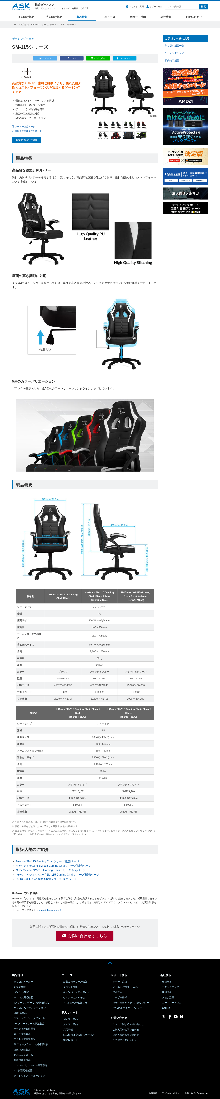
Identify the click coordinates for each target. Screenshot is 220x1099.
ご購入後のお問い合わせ (126, 1034)
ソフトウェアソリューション (29, 1075)
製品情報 (81, 16)
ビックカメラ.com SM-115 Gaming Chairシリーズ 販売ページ (53, 865)
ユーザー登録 (120, 997)
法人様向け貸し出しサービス (79, 1034)
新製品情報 (20, 987)
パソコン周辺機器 (23, 997)
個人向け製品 (26, 16)
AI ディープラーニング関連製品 (31, 1044)
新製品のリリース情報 (75, 981)
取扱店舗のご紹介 (26, 140)
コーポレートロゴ (171, 1002)
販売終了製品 (172, 60)
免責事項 (153, 1093)
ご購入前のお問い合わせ (126, 1029)
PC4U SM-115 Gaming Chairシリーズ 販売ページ (45, 878)
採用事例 (68, 1029)
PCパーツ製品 (21, 992)
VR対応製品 (20, 1013)
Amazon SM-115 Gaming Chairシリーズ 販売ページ (47, 861)
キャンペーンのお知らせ (76, 992)
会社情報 (165, 16)
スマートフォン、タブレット (29, 1018)
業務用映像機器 (22, 1060)
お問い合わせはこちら (87, 936)
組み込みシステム (23, 1054)
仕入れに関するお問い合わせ (128, 1024)
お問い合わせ (194, 16)
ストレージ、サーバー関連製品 (30, 1065)
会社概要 (167, 981)
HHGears (35, 24)
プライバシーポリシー (171, 1093)
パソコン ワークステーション (30, 1007)
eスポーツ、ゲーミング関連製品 (31, 1002)
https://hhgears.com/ (49, 910)
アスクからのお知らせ (75, 1002)
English (166, 1007)
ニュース (109, 16)
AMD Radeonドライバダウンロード (132, 1002)
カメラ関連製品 (22, 1033)
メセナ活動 (168, 997)
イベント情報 (70, 987)
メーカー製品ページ (25, 126)
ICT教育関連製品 (23, 1070)
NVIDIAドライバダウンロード (129, 1007)
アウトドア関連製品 (24, 1039)
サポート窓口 (156, 6)
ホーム (15, 24)
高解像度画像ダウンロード (28, 131)
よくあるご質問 (136, 6)
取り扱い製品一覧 (174, 45)
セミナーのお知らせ (74, 997)
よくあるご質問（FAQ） (126, 987)
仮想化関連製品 (22, 1049)
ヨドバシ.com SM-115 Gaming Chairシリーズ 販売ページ (50, 870)
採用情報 (167, 992)
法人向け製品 (54, 16)
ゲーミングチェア (50, 24)
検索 (203, 6)
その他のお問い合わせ (125, 1040)
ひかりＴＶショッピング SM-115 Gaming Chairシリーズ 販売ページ (57, 874)
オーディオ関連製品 (24, 1028)
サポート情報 (138, 16)
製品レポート (70, 1040)
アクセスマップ (170, 987)
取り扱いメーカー (23, 981)
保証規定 (117, 992)
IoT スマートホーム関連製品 (29, 1023)
